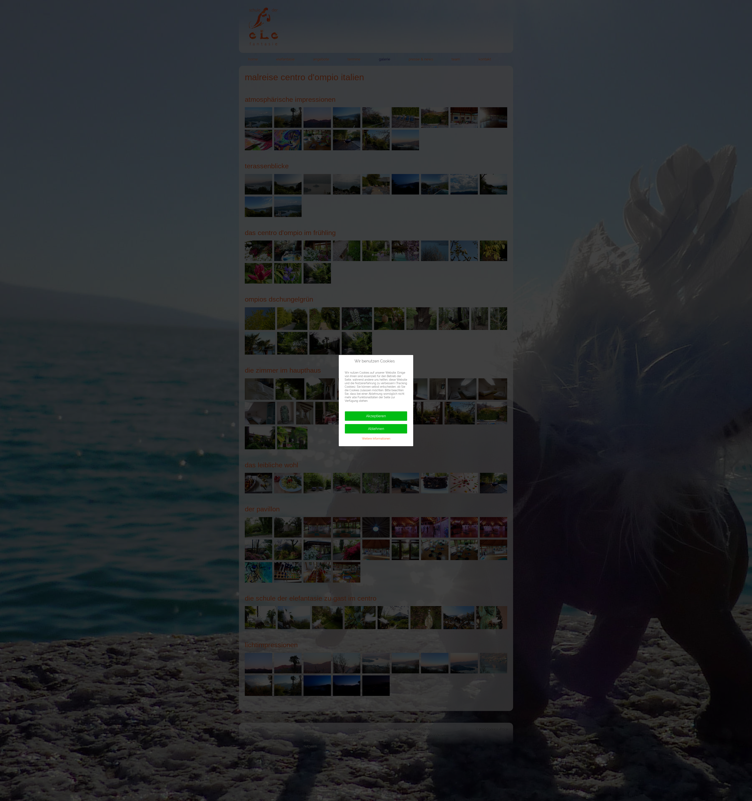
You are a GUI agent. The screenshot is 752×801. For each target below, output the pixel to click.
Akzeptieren (376, 416)
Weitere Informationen (376, 438)
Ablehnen (376, 429)
